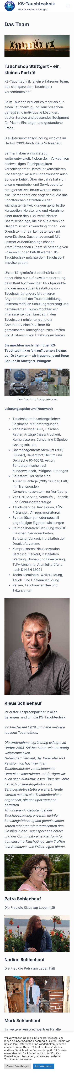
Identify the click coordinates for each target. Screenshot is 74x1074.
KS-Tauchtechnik (36, 3)
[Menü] (68, 6)
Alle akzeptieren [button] (43, 1066)
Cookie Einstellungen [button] (17, 1066)
